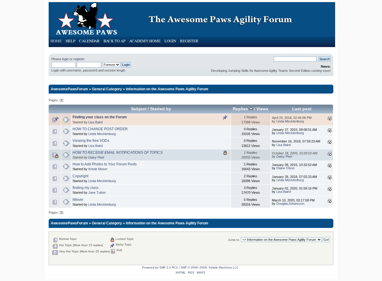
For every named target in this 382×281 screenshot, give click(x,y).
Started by (160, 109)
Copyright (80, 176)
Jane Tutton (97, 192)
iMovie (78, 200)
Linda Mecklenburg (290, 121)
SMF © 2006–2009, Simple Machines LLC (209, 267)
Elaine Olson (285, 168)
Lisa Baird (95, 122)
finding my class (85, 188)
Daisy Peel (96, 157)
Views (262, 109)
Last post (302, 109)
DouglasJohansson (290, 203)
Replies (241, 109)
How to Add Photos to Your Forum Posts (105, 164)
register (78, 59)
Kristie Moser (97, 169)
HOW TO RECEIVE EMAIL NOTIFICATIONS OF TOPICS (118, 152)
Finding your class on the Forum (100, 117)
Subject (139, 109)
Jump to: (234, 239)
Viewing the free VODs (91, 141)
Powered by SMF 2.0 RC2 (160, 267)
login (65, 59)
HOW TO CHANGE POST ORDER (100, 129)
